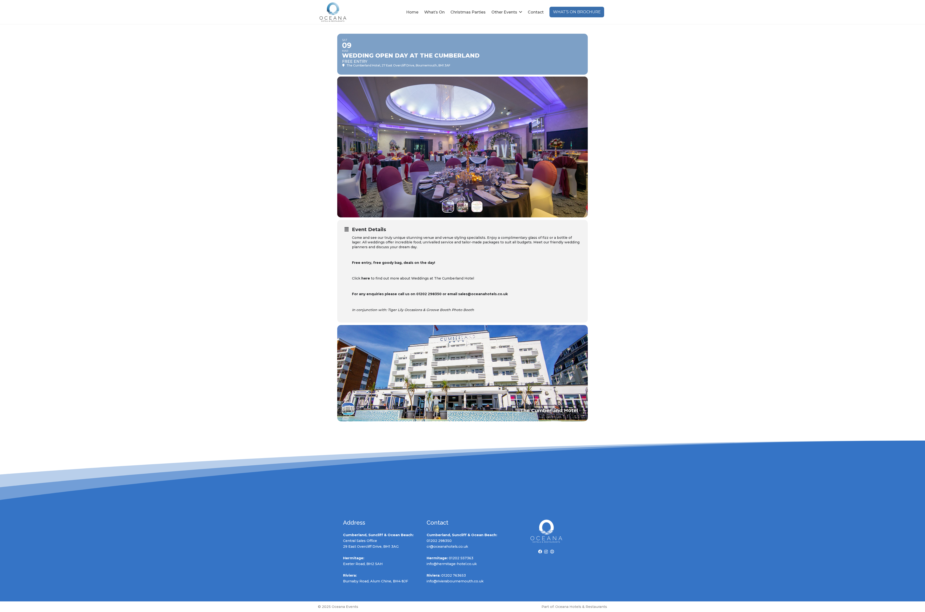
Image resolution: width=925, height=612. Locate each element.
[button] (520, 12)
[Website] (552, 551)
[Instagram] (546, 552)
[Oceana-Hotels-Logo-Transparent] (333, 12)
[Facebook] (540, 551)
